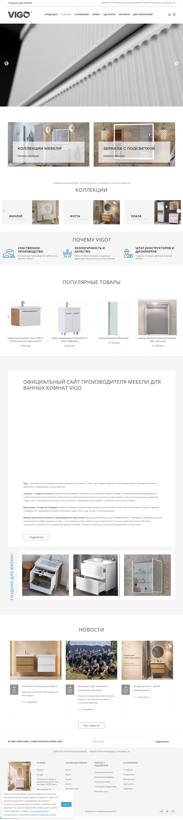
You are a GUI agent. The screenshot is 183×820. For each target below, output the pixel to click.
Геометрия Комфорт (104, 777)
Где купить (128, 784)
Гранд (68, 779)
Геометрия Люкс (102, 782)
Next (176, 63)
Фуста (68, 770)
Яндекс (40, 770)
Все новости (91, 725)
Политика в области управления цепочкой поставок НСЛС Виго (47, 782)
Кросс (68, 774)
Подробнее (36, 537)
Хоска (68, 784)
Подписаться (162, 741)
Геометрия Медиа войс (105, 786)
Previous (6, 63)
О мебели (128, 770)
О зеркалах (128, 774)
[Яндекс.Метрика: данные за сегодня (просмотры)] (9, 818)
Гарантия (127, 789)
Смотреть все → (73, 789)
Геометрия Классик (103, 772)
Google (40, 774)
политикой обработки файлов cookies (37, 814)
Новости (91, 629)
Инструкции (129, 779)
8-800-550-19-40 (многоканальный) (70, 751)
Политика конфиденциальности (100, 811)
